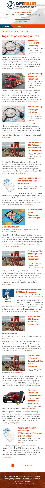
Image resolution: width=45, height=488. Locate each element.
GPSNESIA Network (22, 12)
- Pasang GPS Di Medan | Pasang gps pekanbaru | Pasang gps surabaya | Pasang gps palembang (22, 478)
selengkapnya (19, 68)
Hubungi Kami (23, 21)
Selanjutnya (28, 465)
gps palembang (11, 231)
